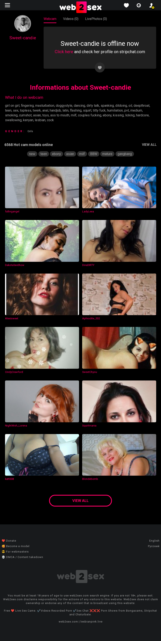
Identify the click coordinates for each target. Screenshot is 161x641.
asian (37, 115)
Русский (154, 546)
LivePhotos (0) (96, 19)
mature (107, 154)
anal (45, 110)
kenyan (28, 120)
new (32, 154)
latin (65, 110)
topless (25, 110)
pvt (126, 110)
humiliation (115, 110)
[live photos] (138, 5)
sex (15, 110)
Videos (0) (70, 19)
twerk (37, 110)
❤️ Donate (9, 540)
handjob (55, 110)
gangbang (125, 154)
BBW (93, 154)
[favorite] (126, 5)
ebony (107, 115)
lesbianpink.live (91, 621)
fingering (27, 106)
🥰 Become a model (16, 546)
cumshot (25, 115)
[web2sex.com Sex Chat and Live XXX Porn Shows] (80, 7)
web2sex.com (68, 621)
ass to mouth (59, 115)
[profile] (151, 5)
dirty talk (93, 106)
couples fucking (89, 115)
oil (130, 106)
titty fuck (99, 110)
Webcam (50, 19)
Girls (30, 131)
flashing (76, 110)
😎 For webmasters (15, 551)
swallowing (13, 120)
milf (74, 115)
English (154, 540)
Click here (64, 51)
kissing (118, 115)
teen (8, 110)
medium (136, 110)
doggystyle (64, 106)
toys (45, 115)
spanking (107, 106)
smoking (11, 115)
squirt (87, 110)
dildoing (121, 106)
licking (130, 115)
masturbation (44, 106)
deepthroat (141, 106)
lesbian (40, 120)
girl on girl (12, 106)
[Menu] (8, 5)
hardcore (142, 115)
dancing (79, 106)
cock (50, 120)
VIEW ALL (149, 145)
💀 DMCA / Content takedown (22, 557)
